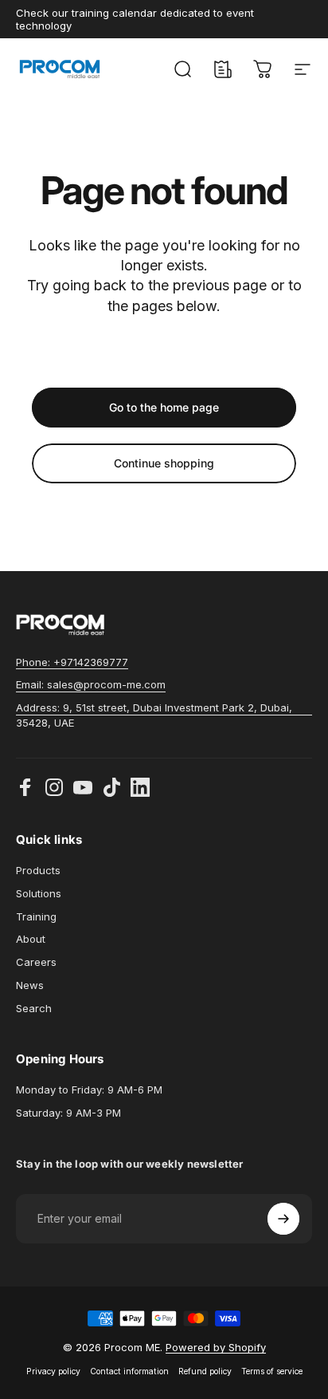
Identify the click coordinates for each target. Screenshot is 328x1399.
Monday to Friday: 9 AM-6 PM (89, 1089)
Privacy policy (53, 1371)
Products (38, 870)
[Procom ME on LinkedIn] (140, 787)
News (30, 985)
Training (36, 916)
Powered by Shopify (216, 1347)
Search (34, 1008)
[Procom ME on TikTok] (111, 787)
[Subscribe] (283, 1219)
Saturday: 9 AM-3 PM (68, 1112)
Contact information (129, 1371)
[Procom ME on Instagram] (54, 787)
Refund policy (205, 1371)
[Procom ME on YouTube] (82, 787)
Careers (36, 962)
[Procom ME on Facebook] (25, 787)
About (30, 938)
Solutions (38, 893)
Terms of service (272, 1371)
